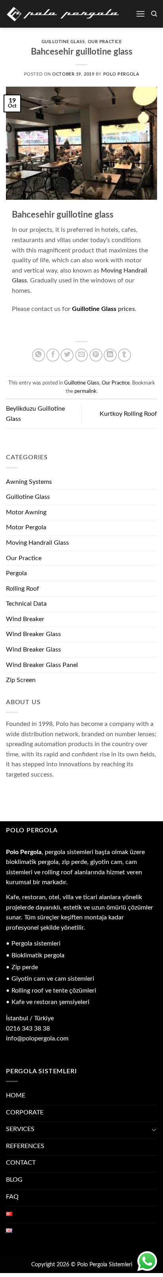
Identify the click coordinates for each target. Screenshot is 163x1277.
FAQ (12, 1197)
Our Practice (105, 42)
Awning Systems (29, 482)
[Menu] (140, 13)
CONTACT (21, 1163)
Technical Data (26, 604)
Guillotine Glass (63, 42)
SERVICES (20, 1129)
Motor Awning (26, 512)
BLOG (14, 1180)
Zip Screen (21, 680)
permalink (85, 391)
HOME (15, 1095)
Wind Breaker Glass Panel (42, 665)
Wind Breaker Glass (33, 634)
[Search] (154, 13)
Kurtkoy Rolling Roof (128, 414)
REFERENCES (25, 1146)
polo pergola (121, 74)
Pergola (16, 573)
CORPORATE (25, 1112)
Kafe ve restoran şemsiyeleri (50, 1002)
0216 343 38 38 (28, 1028)
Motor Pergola (26, 527)
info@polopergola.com (37, 1038)
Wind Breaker (25, 619)
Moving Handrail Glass (37, 543)
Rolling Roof (22, 588)
